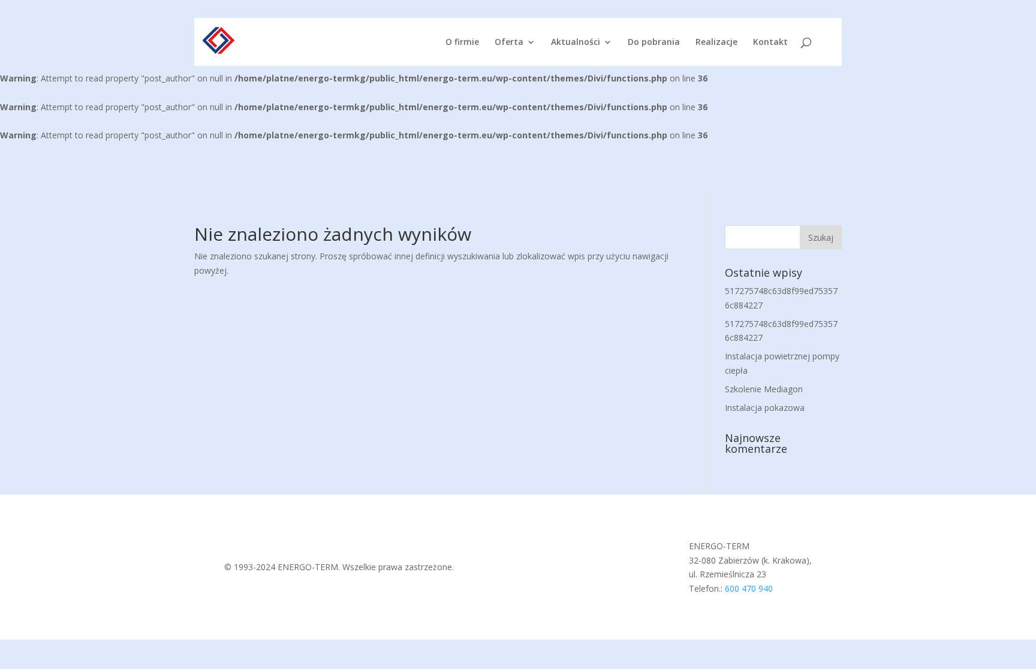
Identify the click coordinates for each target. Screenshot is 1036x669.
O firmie (462, 42)
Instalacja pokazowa (765, 407)
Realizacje (716, 42)
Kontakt (770, 42)
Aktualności (575, 42)
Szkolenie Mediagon (764, 389)
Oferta (509, 42)
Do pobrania (654, 42)
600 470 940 (749, 588)
